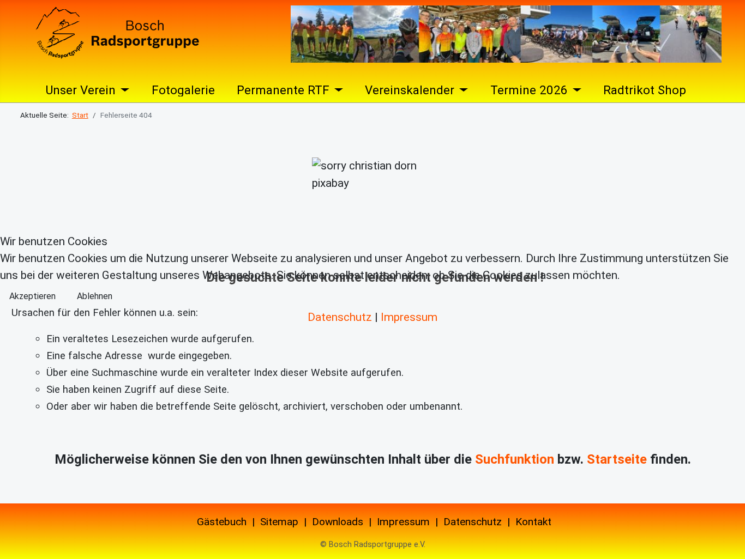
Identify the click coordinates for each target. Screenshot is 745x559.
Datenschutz (340, 317)
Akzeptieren (32, 296)
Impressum (409, 317)
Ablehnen (94, 296)
